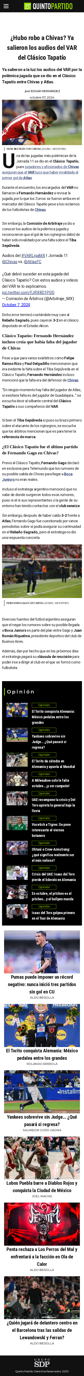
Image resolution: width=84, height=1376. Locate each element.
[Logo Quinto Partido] (27, 6)
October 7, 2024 (16, 304)
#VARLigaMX (33, 255)
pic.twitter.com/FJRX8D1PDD (28, 292)
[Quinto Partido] (52, 6)
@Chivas (9, 261)
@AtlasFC (32, 261)
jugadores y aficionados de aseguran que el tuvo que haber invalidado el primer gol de (40, 172)
